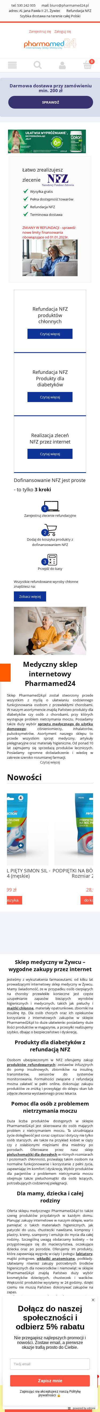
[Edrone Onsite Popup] (50, 706)
